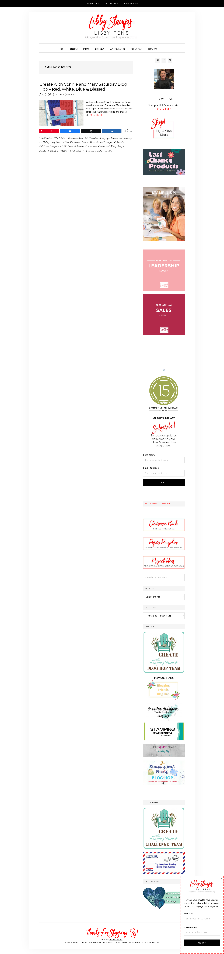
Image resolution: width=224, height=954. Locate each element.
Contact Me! (164, 109)
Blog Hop (55, 142)
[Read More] (96, 115)
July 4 (121, 146)
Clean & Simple (76, 146)
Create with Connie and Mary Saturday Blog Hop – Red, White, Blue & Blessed (83, 87)
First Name (149, 454)
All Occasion (91, 138)
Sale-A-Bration (85, 150)
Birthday (44, 142)
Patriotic (64, 150)
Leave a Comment (65, 94)
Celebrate (119, 142)
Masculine (53, 150)
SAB (72, 150)
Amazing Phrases (109, 138)
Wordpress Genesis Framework (117, 942)
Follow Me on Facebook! (157, 504)
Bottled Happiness (70, 142)
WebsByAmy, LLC (152, 942)
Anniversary (125, 138)
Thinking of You (103, 150)
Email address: (151, 467)
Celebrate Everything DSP (52, 146)
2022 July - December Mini (68, 138)
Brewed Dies (88, 142)
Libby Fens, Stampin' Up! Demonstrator (112, 28)
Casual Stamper (104, 142)
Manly (42, 150)
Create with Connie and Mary (100, 146)
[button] (164, 47)
